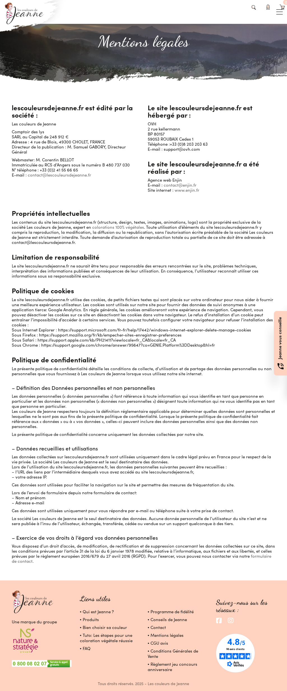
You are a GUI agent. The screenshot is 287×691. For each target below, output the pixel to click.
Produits (91, 619)
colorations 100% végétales (117, 227)
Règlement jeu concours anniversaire (172, 666)
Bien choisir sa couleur (105, 627)
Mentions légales (167, 635)
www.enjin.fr (187, 190)
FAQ (87, 648)
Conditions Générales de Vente (173, 653)
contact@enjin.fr (180, 185)
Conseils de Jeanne (169, 619)
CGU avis (159, 643)
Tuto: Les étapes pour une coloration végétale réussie (106, 637)
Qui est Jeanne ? (98, 611)
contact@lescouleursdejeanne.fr (59, 175)
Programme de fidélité (172, 611)
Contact (158, 627)
